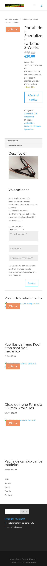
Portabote (28, 126)
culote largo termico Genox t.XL (20, 523)
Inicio (7, 19)
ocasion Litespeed (14, 527)
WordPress (31, 562)
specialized (29, 129)
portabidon (29, 123)
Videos (7, 487)
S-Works (37, 126)
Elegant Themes (29, 559)
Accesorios (14, 19)
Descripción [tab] (12, 140)
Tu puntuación (16, 226)
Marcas (8, 483)
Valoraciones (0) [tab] (14, 145)
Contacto (8, 495)
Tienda (8, 491)
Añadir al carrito (33, 97)
